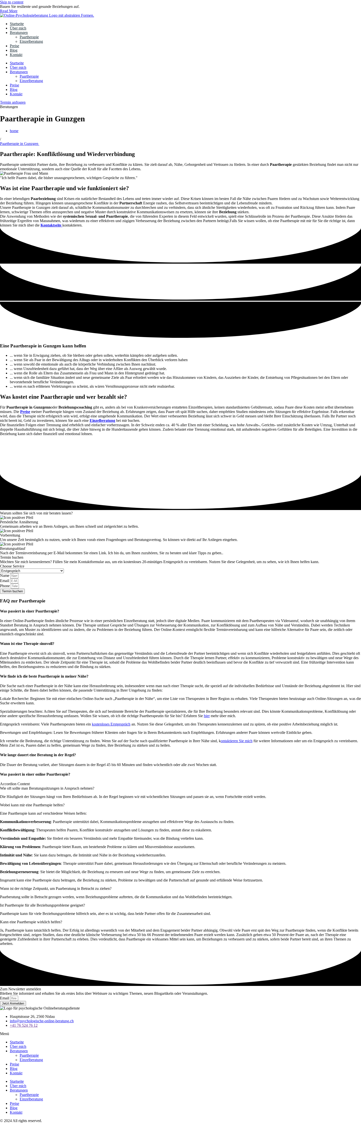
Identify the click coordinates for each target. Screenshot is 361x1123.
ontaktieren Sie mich (236, 741)
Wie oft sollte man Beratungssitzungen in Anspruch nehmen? (47, 788)
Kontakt (16, 55)
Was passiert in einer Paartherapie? (29, 611)
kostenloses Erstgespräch (111, 724)
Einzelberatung (31, 41)
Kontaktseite (51, 225)
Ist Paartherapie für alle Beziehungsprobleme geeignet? (42, 905)
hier (207, 716)
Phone (5, 586)
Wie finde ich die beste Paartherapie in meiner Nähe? (44, 676)
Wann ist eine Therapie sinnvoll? (27, 643)
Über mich (18, 28)
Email (5, 581)
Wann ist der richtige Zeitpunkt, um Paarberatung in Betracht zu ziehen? (55, 888)
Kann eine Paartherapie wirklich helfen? (31, 922)
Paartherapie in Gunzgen (19, 144)
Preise (14, 46)
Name (5, 575)
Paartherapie (29, 37)
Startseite (17, 24)
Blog (13, 50)
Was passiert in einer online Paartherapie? (35, 774)
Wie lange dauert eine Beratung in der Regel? (38, 755)
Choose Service (12, 566)
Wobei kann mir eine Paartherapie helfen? (32, 805)
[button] (180, 611)
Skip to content (11, 2)
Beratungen (19, 32)
